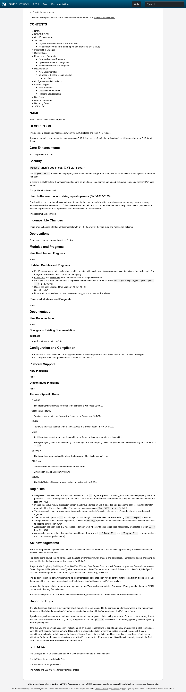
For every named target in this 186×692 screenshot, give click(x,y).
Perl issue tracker (101, 688)
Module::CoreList (42, 293)
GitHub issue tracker (94, 684)
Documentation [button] (60, 4)
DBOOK (63, 684)
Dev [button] (45, 4)
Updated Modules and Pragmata (54, 62)
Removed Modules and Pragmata (54, 65)
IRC (123, 688)
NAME (37, 30)
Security (38, 40)
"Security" (43, 289)
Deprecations (40, 52)
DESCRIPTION (41, 34)
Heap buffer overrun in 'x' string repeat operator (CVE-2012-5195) (69, 46)
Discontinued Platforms (49, 90)
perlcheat (48, 77)
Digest (37, 286)
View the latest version (104, 17)
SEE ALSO (39, 106)
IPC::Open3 (39, 280)
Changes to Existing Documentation (55, 74)
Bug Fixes (39, 96)
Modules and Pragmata (45, 56)
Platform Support (42, 84)
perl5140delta (100, 137)
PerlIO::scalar (40, 271)
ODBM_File (39, 277)
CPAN (51, 12)
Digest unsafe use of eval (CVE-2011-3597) (59, 43)
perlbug (87, 616)
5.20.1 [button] (36, 4)
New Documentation (48, 71)
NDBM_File (55, 277)
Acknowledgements (43, 99)
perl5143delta (36, 12)
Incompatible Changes (44, 49)
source (45, 12)
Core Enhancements (43, 37)
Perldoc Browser (17, 4)
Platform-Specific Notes (50, 93)
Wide (136, 4)
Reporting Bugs (41, 103)
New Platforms (45, 87)
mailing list (115, 688)
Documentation (41, 68)
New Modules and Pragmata (52, 59)
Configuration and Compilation (48, 81)
